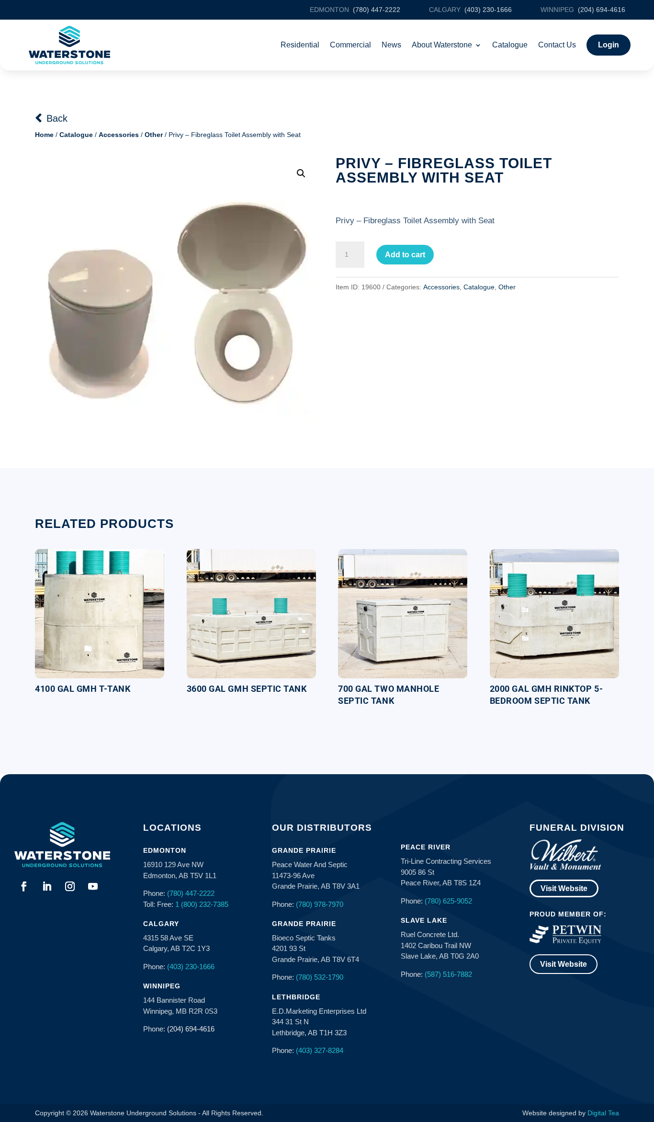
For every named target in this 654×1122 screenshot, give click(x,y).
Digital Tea (603, 1113)
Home (44, 134)
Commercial (350, 45)
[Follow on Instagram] (69, 886)
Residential (300, 45)
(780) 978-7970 (319, 904)
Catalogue (510, 45)
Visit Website (564, 888)
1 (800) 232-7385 (201, 904)
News (391, 45)
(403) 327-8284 (319, 1050)
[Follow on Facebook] (24, 886)
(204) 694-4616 (190, 1029)
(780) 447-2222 (190, 893)
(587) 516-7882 (448, 974)
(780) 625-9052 (448, 901)
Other (154, 134)
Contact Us (557, 45)
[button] (301, 173)
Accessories (119, 134)
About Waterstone (442, 45)
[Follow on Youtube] (92, 886)
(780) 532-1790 (319, 977)
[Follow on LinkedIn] (46, 886)
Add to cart (405, 255)
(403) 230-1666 (190, 966)
